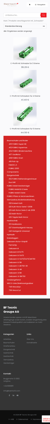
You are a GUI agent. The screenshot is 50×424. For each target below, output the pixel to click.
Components (13, 172)
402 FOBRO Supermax (18, 147)
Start (5, 21)
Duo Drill (12, 182)
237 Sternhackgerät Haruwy (21, 227)
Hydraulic (11, 234)
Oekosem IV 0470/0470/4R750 (22, 259)
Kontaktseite (32, 342)
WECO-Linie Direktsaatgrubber (20, 283)
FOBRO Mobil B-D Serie (18, 189)
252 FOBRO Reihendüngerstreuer (23, 179)
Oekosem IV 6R (15, 262)
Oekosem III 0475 (16, 252)
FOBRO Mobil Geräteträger (18, 186)
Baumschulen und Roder (17, 140)
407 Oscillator (15, 154)
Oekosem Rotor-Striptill (17, 241)
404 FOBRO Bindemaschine (20, 151)
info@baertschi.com (11, 391)
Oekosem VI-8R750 (17, 276)
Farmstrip (13, 245)
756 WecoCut (15, 290)
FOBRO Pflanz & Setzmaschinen (20, 196)
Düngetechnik (13, 175)
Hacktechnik (12, 220)
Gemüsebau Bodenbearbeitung (21, 199)
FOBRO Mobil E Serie (17, 193)
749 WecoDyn (15, 287)
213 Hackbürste (15, 224)
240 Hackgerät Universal (19, 231)
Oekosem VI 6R (15, 273)
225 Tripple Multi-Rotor (18, 217)
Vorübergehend (14, 280)
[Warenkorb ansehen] (30, 4)
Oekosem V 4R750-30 (18, 266)
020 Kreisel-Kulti (15, 203)
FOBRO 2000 (14, 168)
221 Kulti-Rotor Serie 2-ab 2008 (22, 210)
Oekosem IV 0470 (16, 255)
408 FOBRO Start (16, 158)
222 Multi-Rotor (15, 213)
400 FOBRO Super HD (17, 144)
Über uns (30, 339)
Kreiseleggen (12, 238)
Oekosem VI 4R (15, 269)
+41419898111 (8, 386)
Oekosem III (14, 248)
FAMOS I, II (13, 165)
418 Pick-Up (13, 161)
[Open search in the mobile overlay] (25, 15)
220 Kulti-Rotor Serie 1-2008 (20, 206)
